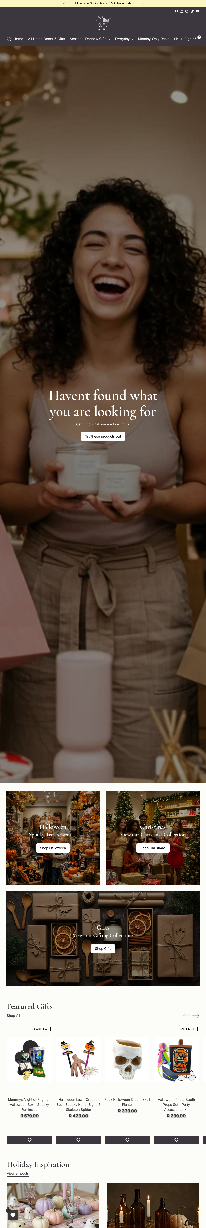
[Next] (142, 3)
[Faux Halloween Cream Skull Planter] (127, 1059)
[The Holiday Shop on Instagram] (181, 11)
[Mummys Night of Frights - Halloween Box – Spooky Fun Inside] (29, 1059)
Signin (188, 39)
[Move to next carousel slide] (195, 1015)
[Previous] (64, 3)
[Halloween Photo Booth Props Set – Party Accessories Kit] (176, 1059)
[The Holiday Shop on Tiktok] (192, 11)
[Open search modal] (9, 39)
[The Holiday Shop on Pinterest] (187, 11)
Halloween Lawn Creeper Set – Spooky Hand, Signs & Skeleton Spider (79, 1104)
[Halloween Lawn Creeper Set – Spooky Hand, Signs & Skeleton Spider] (78, 1059)
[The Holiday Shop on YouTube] (197, 11)
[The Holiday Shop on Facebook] (176, 11)
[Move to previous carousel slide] (186, 1015)
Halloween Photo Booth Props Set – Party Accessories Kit (176, 1104)
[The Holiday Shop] (103, 23)
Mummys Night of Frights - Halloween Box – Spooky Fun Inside (29, 1104)
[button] (29, 1140)
